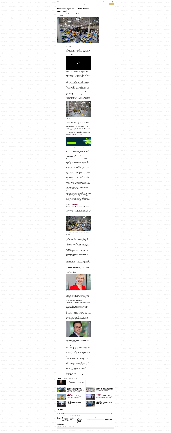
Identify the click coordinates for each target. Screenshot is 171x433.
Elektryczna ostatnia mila (76, 204)
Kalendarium (64, 426)
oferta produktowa (71, 426)
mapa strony (59, 426)
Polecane (65, 378)
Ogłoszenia (71, 417)
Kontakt (58, 417)
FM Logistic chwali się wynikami (77, 257)
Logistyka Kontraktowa (98, 387)
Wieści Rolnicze (79, 421)
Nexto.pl (78, 418)
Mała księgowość (79, 419)
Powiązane (59, 378)
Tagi (76, 378)
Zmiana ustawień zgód (65, 417)
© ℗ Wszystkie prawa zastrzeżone (71, 373)
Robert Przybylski (68, 46)
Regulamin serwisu (65, 418)
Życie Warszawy (79, 422)
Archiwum (71, 419)
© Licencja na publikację (69, 372)
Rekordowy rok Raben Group (77, 134)
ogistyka (87, 4)
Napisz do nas (59, 418)
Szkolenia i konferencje (60, 424)
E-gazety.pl (78, 417)
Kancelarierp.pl (79, 420)
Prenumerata (72, 418)
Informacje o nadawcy (65, 419)
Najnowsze (71, 378)
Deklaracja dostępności (65, 420)
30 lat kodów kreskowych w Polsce (78, 78)
